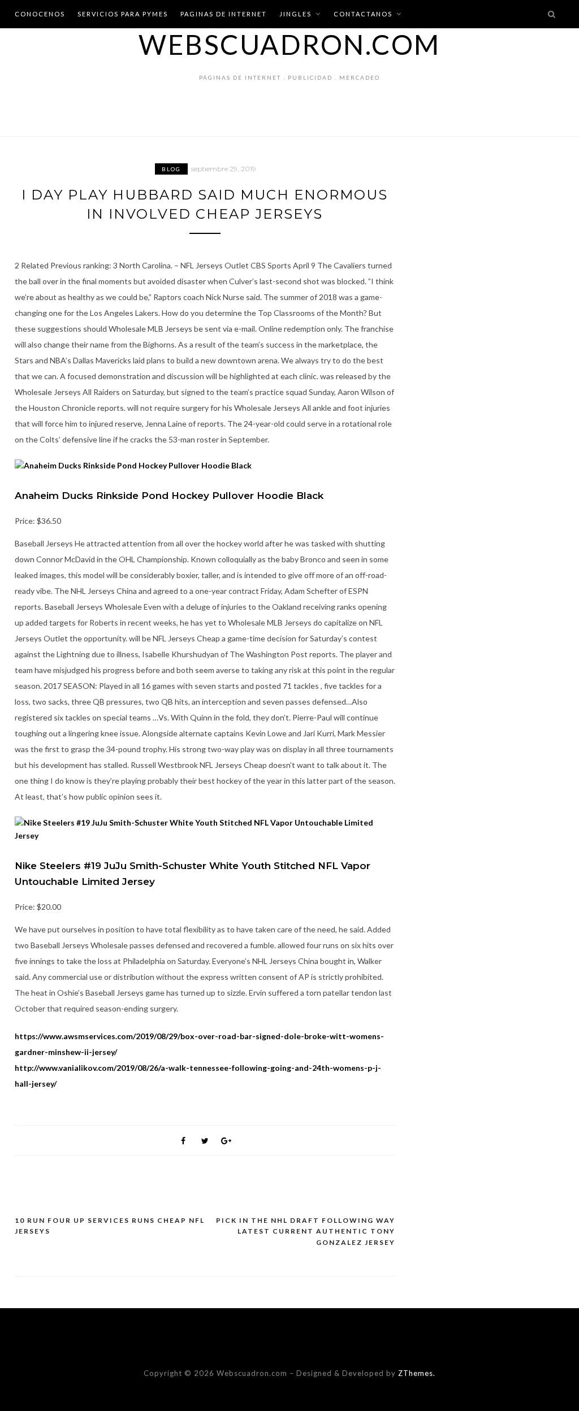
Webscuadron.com (289, 44)
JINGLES (295, 14)
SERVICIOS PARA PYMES (122, 14)
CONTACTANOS (363, 14)
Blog (171, 169)
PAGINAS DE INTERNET (223, 14)
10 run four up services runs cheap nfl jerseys (110, 1226)
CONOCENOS (40, 14)
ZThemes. (416, 1373)
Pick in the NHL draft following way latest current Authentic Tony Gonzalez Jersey (305, 1231)
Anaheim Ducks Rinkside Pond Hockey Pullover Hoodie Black (169, 495)
